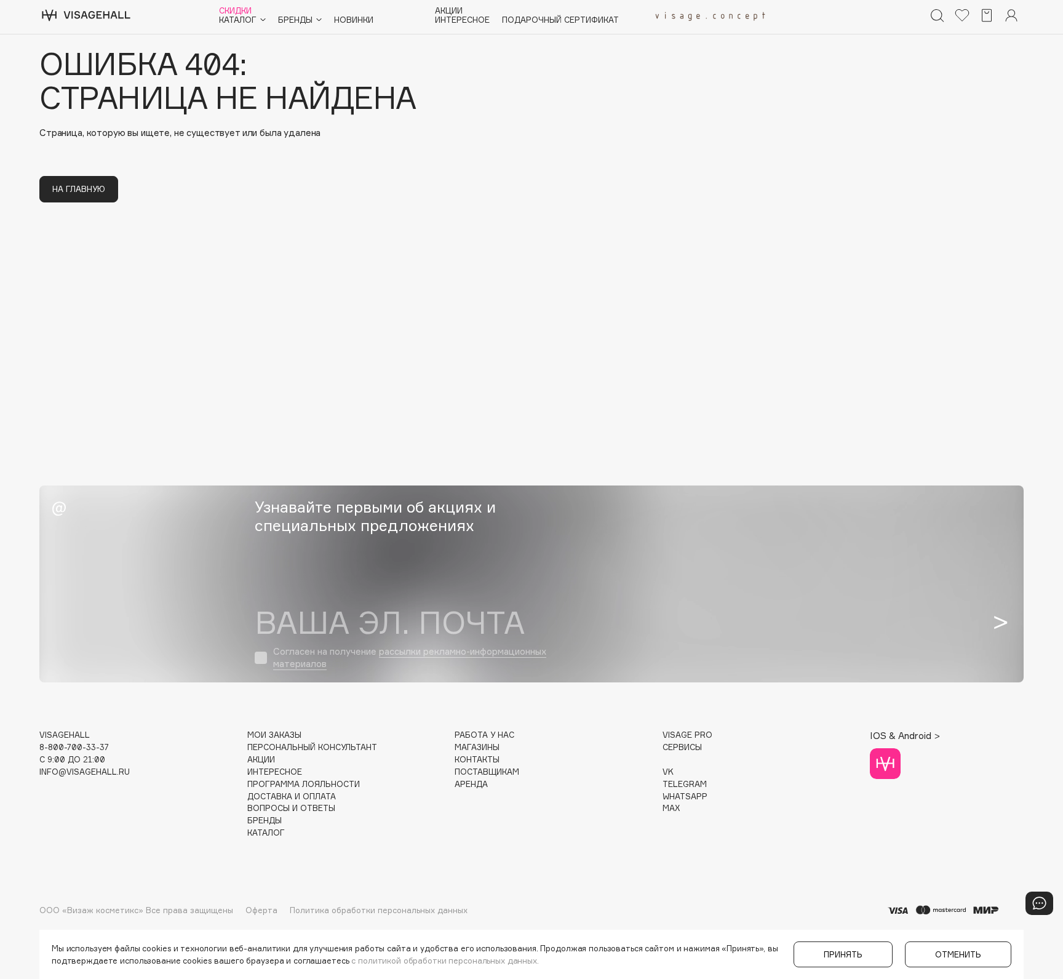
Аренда (471, 784)
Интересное (462, 20)
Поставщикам (487, 772)
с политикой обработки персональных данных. (445, 960)
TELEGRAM (685, 784)
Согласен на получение (409, 657)
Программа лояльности (303, 784)
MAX (671, 808)
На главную (78, 189)
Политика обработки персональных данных (379, 910)
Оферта (261, 910)
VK (668, 772)
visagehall (64, 735)
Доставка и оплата (291, 796)
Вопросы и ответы (291, 808)
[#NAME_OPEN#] (1039, 903)
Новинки (353, 20)
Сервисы (682, 747)
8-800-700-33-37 (74, 747)
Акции (449, 10)
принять (843, 954)
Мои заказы (274, 735)
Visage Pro (687, 735)
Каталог (266, 832)
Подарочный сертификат (560, 20)
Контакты (477, 759)
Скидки (235, 10)
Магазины (477, 747)
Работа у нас (484, 735)
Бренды (264, 820)
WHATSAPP (685, 796)
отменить (958, 954)
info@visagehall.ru (84, 772)
